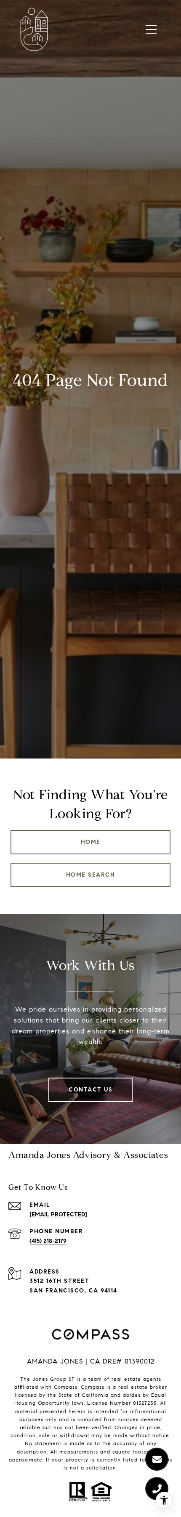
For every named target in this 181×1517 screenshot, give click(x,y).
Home (91, 842)
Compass (92, 1387)
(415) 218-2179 (48, 1241)
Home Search (90, 874)
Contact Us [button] (90, 1089)
